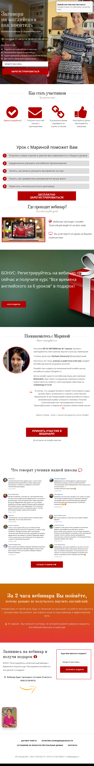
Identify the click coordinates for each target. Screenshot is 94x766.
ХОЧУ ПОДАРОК (13, 304)
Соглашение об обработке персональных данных (40, 745)
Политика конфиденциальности (57, 741)
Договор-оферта (29, 741)
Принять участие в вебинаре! (47, 432)
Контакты (72, 745)
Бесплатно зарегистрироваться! (47, 196)
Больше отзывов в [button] (45, 564)
